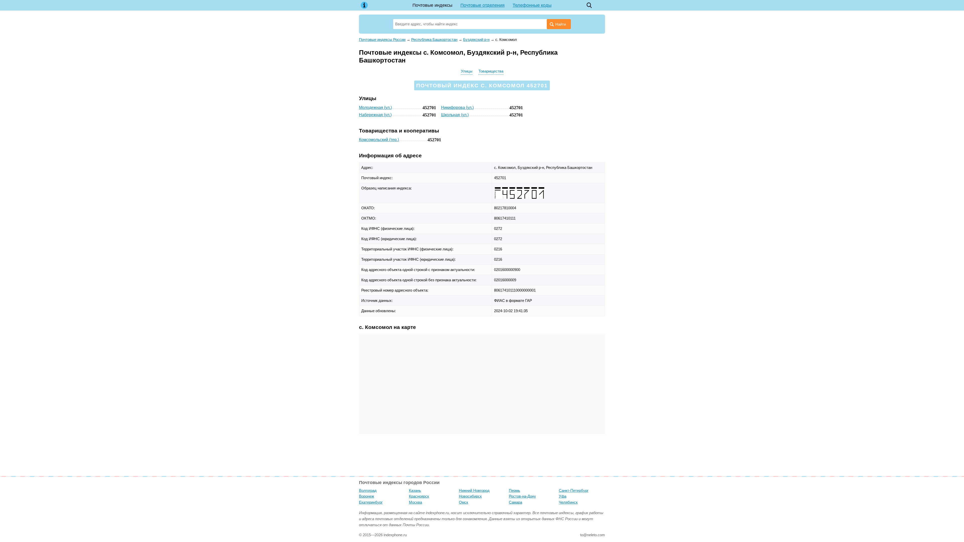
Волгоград (368, 490)
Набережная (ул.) (375, 115)
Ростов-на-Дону (522, 496)
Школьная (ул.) (455, 115)
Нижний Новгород (474, 490)
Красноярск (419, 496)
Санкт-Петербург (573, 490)
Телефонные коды (532, 5)
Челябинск (568, 502)
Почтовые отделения (482, 5)
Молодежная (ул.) (375, 107)
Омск (463, 502)
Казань (415, 490)
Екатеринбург (371, 502)
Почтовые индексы (432, 5)
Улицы (466, 71)
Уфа (562, 496)
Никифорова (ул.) (457, 107)
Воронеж (366, 496)
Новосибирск (470, 496)
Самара (515, 502)
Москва (415, 502)
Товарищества (490, 71)
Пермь (514, 490)
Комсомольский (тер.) (379, 140)
